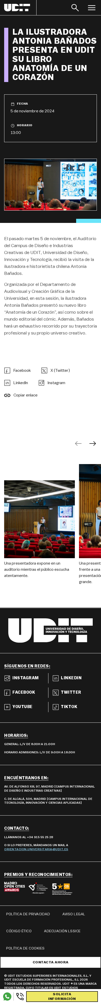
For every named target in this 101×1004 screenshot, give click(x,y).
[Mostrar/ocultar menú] (91, 7)
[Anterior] (78, 443)
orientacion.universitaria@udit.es (36, 849)
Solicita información (62, 996)
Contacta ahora (51, 962)
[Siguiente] (93, 443)
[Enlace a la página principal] (20, 7)
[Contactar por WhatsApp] (7, 996)
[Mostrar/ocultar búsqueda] (75, 7)
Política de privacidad (28, 914)
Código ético (19, 931)
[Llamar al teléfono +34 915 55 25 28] (18, 996)
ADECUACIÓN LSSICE (62, 931)
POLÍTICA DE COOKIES (25, 948)
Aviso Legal (73, 914)
